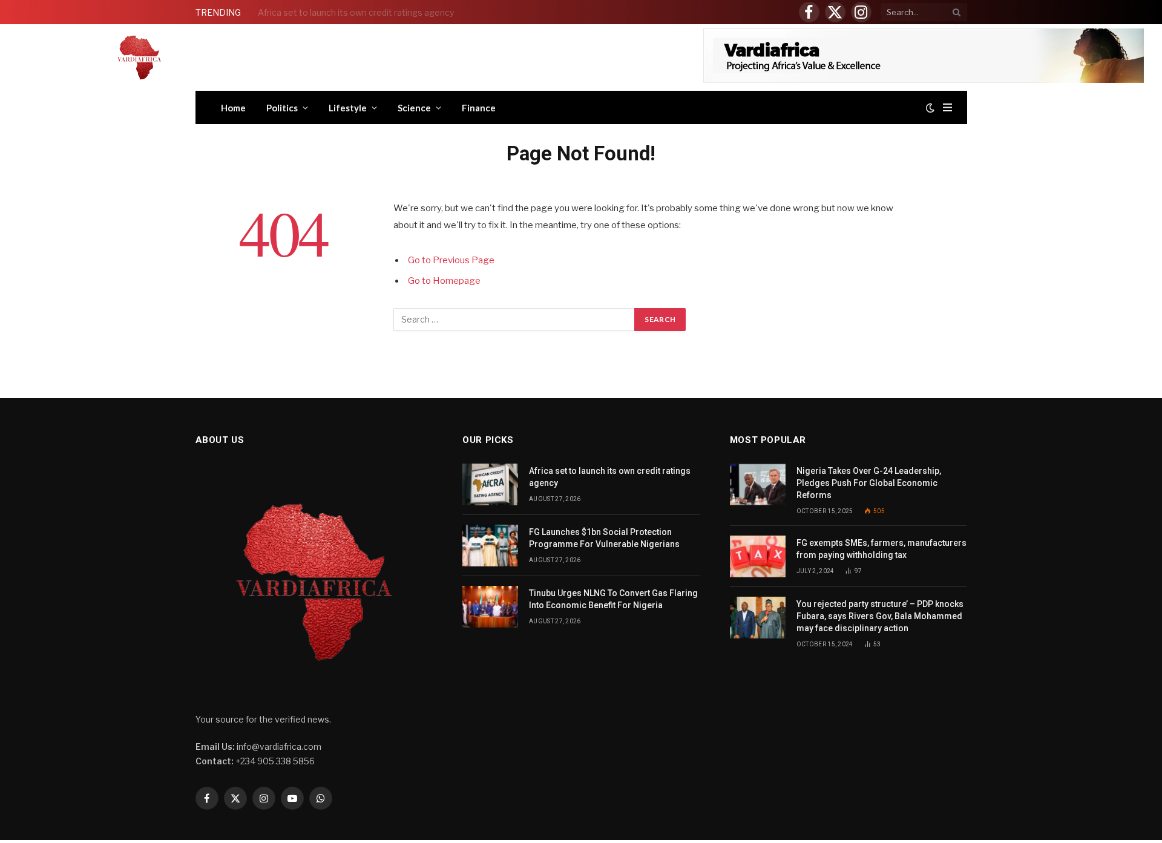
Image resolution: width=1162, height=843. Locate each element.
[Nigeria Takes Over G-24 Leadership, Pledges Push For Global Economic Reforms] (758, 484)
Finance (479, 107)
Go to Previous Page (451, 260)
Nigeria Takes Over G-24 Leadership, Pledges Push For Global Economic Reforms (868, 483)
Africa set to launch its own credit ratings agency (610, 477)
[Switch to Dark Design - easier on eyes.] (930, 108)
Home (233, 107)
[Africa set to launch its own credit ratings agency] (490, 484)
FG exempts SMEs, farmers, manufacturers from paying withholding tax (881, 549)
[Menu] (947, 107)
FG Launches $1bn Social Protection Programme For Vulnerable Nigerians (394, 12)
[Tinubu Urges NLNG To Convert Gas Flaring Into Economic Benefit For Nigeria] (490, 607)
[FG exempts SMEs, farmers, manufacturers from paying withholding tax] (758, 556)
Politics (282, 107)
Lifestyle (348, 107)
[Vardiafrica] (139, 57)
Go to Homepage (444, 280)
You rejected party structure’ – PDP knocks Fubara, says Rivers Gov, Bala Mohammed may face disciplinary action (879, 616)
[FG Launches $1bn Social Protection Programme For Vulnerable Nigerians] (490, 545)
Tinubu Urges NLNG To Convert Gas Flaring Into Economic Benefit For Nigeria (613, 599)
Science (414, 107)
